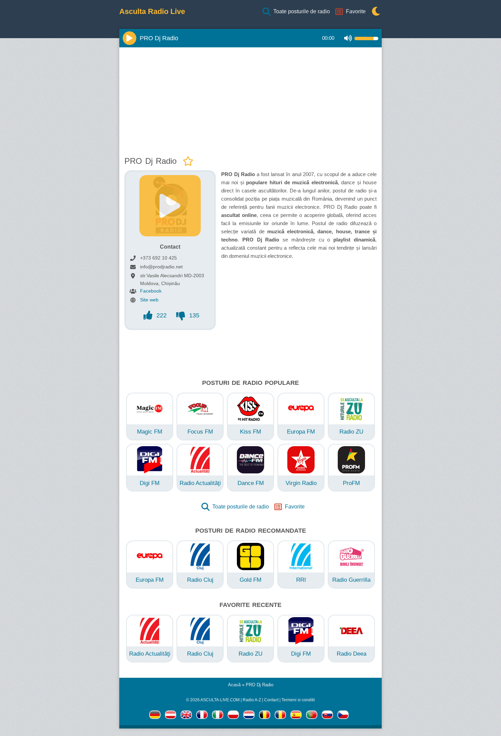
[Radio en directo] (296, 715)
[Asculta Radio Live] (280, 715)
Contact (271, 700)
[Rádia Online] (343, 715)
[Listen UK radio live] (186, 715)
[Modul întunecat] (374, 12)
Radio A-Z (252, 700)
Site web (149, 299)
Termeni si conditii (298, 700)
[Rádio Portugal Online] (311, 715)
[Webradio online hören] (155, 715)
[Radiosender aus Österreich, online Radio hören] (170, 715)
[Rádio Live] (327, 715)
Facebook (151, 291)
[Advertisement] (250, 100)
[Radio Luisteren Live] (249, 715)
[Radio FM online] (233, 715)
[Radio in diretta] (217, 715)
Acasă (234, 684)
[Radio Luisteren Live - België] (264, 715)
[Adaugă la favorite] (188, 161)
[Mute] (348, 38)
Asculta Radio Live (152, 11)
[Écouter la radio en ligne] (202, 715)
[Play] (129, 38)
